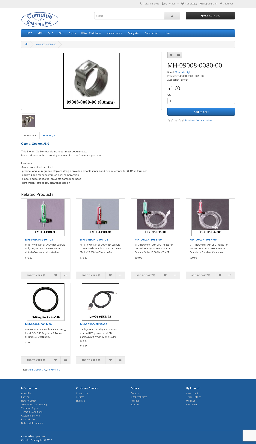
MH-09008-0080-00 (46, 44)
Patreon (25, 397)
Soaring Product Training (34, 404)
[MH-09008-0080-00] (91, 81)
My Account (192, 393)
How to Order (28, 400)
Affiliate (135, 400)
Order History (193, 397)
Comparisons (152, 33)
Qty (169, 94)
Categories (133, 33)
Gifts (60, 33)
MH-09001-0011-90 (38, 324)
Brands (134, 393)
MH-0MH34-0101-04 (94, 239)
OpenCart (39, 436)
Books (72, 33)
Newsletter (191, 404)
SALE (50, 33)
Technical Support (30, 408)
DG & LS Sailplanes (91, 33)
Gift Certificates (139, 397)
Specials (135, 404)
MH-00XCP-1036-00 (148, 239)
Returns (80, 397)
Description (30, 135)
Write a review (204, 120)
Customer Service (30, 415)
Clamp (37, 369)
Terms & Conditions (31, 412)
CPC (44, 369)
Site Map (80, 400)
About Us (26, 393)
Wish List (190, 400)
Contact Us (82, 393)
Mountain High (182, 72)
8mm (30, 369)
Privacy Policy (28, 419)
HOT (29, 33)
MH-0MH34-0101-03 (39, 239)
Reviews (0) (49, 135)
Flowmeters (53, 369)
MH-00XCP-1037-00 (203, 239)
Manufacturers (114, 33)
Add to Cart (201, 112)
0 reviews (190, 120)
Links (167, 33)
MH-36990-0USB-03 (93, 324)
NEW (39, 33)
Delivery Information (32, 423)
